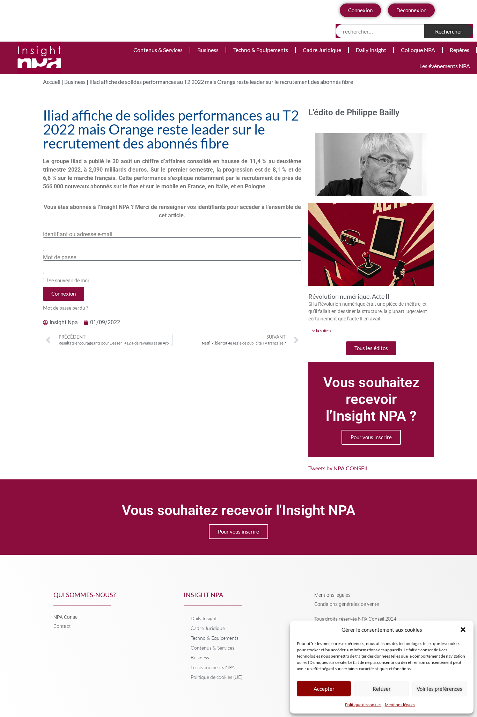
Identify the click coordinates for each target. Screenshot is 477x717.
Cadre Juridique (322, 49)
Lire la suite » (319, 330)
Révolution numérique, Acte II (349, 296)
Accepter (324, 689)
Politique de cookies (363, 704)
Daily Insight (371, 49)
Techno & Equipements (260, 49)
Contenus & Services (158, 49)
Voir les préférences (439, 689)
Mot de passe (59, 257)
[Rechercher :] (380, 31)
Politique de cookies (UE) (216, 677)
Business (208, 49)
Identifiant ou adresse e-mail (77, 234)
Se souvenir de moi (68, 280)
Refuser (382, 689)
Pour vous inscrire (371, 437)
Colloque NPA (418, 49)
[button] (463, 629)
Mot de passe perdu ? (65, 308)
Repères (459, 49)
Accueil (51, 81)
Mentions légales (400, 704)
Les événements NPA (444, 66)
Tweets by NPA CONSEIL (338, 468)
